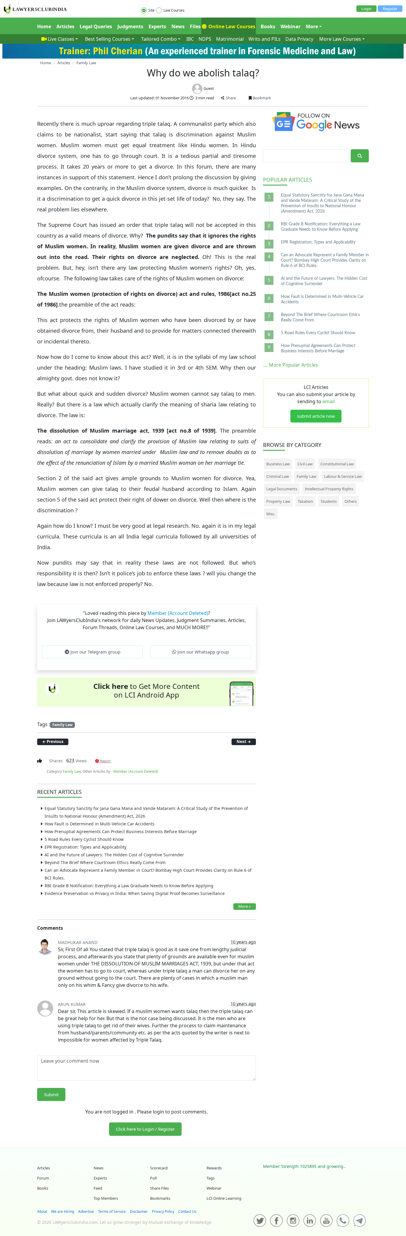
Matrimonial (230, 39)
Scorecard (159, 1168)
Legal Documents (281, 488)
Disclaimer (139, 1211)
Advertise (86, 1211)
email (328, 401)
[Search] (360, 156)
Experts (157, 26)
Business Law (278, 464)
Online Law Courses (231, 26)
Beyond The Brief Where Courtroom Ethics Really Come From (105, 862)
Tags (211, 1178)
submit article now (316, 416)
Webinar (290, 26)
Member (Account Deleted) (177, 613)
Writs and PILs (264, 39)
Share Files (159, 1188)
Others (350, 501)
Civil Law (305, 464)
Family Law (62, 724)
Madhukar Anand (77, 942)
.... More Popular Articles (290, 365)
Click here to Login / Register (145, 1129)
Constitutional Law (337, 464)
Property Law (278, 501)
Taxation (305, 501)
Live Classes (61, 39)
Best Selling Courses (107, 39)
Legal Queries (96, 26)
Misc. (270, 513)
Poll (153, 1178)
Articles (65, 26)
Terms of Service (112, 1211)
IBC (190, 39)
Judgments (130, 26)
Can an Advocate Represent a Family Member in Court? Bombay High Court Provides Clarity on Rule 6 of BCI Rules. (325, 260)
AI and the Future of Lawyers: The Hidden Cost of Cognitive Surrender (114, 854)
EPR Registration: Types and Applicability (85, 847)
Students (329, 501)
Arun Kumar (72, 1004)
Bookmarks (160, 1198)
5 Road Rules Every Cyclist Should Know (84, 839)
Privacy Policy (163, 1211)
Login (366, 8)
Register (390, 8)
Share (230, 97)
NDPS (205, 39)
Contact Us (187, 1211)
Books (268, 26)
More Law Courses (340, 39)
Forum (43, 1178)
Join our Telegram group (94, 652)
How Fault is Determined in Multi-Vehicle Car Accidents (100, 824)
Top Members (106, 1198)
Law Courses (174, 10)
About (42, 1211)
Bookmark (261, 97)
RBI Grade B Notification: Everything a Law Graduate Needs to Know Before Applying (129, 885)
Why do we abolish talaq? (203, 72)
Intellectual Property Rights (329, 488)
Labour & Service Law (343, 476)
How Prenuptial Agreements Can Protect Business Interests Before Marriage (121, 831)
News (178, 26)
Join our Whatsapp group (202, 652)
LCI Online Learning (224, 1198)
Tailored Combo (159, 39)
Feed (98, 1188)
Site (151, 10)
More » (244, 906)
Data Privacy (299, 39)
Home (44, 26)
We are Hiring (62, 1211)
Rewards (214, 1168)
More (312, 26)
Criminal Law (277, 476)
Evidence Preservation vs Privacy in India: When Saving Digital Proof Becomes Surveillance (135, 893)
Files (195, 26)
